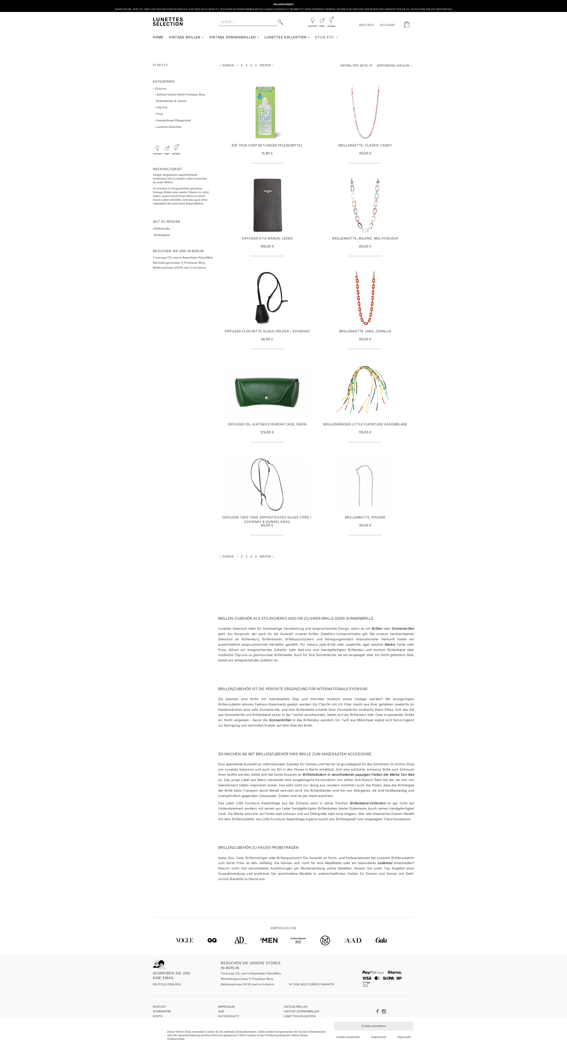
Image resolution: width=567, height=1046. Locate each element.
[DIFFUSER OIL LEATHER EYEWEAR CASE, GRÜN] (267, 391)
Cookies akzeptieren (373, 1026)
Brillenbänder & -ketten (171, 101)
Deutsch (366, 25)
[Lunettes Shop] (168, 21)
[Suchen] (281, 22)
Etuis (159, 114)
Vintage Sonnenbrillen (233, 37)
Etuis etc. (325, 37)
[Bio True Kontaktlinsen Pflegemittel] (267, 112)
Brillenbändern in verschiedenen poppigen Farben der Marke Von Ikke (358, 774)
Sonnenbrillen (403, 628)
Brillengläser (162, 235)
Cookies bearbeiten (348, 1037)
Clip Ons (161, 107)
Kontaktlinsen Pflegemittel (173, 120)
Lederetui (384, 863)
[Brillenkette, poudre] (365, 484)
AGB (221, 1011)
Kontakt (159, 1007)
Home (158, 37)
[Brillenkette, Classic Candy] (365, 112)
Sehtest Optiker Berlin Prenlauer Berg (180, 94)
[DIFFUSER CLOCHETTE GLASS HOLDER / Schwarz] (267, 298)
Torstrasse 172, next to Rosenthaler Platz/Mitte (251, 973)
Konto (158, 1016)
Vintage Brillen (185, 37)
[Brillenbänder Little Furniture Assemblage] (365, 391)
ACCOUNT (388, 25)
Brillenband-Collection (368, 803)
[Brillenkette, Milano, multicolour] (365, 205)
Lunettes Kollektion (286, 37)
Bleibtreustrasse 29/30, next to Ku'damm (247, 984)
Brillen (377, 628)
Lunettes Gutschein (168, 127)
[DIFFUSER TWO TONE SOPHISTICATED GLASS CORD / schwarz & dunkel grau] (267, 484)
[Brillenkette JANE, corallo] (365, 298)
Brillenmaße (162, 229)
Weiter (266, 65)
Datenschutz (228, 1016)
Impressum (226, 1007)
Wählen (393, 65)
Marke (389, 644)
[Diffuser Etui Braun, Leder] (267, 205)
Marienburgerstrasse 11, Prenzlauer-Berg (247, 979)
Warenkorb (162, 1011)
